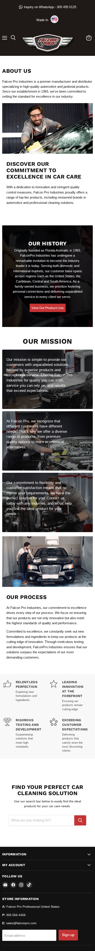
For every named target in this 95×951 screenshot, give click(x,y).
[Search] (80, 820)
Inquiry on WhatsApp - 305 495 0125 (50, 7)
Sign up (68, 935)
